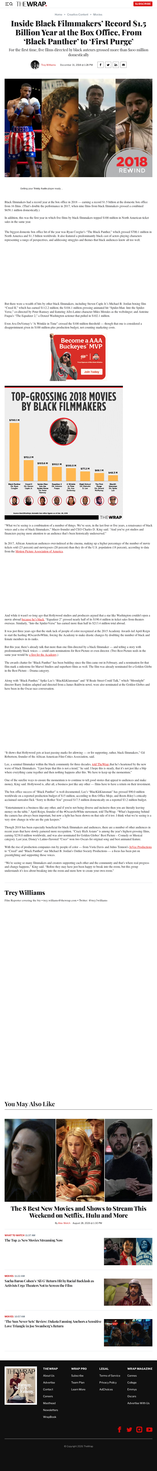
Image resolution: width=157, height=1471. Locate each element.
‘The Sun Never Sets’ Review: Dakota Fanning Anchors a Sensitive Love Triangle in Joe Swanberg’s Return (53, 1323)
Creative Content (77, 14)
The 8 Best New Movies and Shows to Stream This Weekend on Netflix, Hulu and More (78, 1212)
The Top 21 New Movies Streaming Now (34, 1240)
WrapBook (49, 1416)
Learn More (78, 1389)
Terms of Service (109, 1375)
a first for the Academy (42, 655)
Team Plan (77, 1382)
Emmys (132, 1389)
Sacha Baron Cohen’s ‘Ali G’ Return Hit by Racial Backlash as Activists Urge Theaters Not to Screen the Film (49, 1283)
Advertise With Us (138, 1403)
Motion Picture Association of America (39, 551)
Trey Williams (48, 64)
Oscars (131, 1396)
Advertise (49, 1382)
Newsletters (50, 1410)
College (132, 1382)
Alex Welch (64, 1223)
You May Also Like (30, 1104)
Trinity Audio (40, 188)
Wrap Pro (79, 1368)
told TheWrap (101, 764)
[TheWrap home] (31, 4)
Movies (97, 14)
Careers (48, 1396)
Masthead (49, 1403)
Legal (104, 1368)
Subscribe (143, 3)
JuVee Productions (140, 847)
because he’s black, (33, 619)
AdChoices (106, 1389)
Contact (48, 1389)
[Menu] (9, 4)
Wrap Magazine (139, 1368)
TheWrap (50, 1368)
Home (58, 14)
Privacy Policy (108, 1382)
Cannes (132, 1375)
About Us (48, 1375)
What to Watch (14, 1235)
